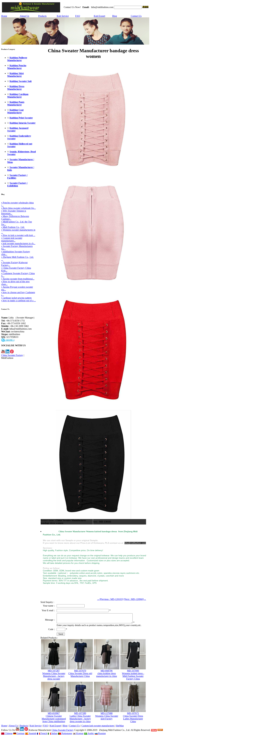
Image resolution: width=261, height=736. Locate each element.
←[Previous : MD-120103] (110, 599)
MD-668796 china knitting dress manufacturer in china (106, 673)
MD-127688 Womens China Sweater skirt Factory (106, 716)
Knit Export (99, 16)
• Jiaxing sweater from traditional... (17, 279)
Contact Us (136, 16)
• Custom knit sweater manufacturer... (11, 239)
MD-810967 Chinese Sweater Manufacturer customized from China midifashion (54, 717)
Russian (102, 733)
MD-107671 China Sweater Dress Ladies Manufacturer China (133, 717)
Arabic (90, 733)
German (20, 733)
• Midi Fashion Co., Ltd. (13, 227)
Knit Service (63, 16)
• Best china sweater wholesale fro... (18, 208)
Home (4, 16)
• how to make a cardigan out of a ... (18, 300)
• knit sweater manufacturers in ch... (18, 243)
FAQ (77, 16)
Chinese (8, 733)
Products (42, 16)
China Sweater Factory (12, 355)
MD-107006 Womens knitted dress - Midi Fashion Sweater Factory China (133, 674)
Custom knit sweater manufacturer (98, 725)
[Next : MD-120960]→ (135, 599)
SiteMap (120, 725)
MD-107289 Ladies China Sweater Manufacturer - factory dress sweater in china (80, 717)
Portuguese (66, 733)
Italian (54, 733)
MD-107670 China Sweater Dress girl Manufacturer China (80, 673)
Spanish (32, 733)
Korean (79, 733)
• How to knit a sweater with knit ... (18, 235)
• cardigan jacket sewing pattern (16, 298)
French (43, 733)
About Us (24, 16)
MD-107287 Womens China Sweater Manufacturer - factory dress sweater (53, 674)
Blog (114, 16)
